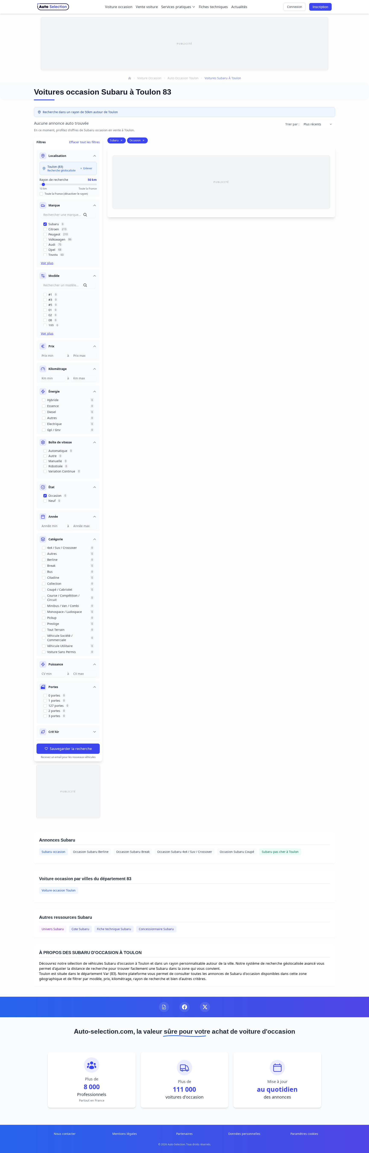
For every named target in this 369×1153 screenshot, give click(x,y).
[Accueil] (129, 78)
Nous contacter (65, 1133)
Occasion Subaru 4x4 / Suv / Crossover (184, 851)
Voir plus (47, 263)
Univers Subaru (53, 929)
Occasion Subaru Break (132, 851)
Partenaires (184, 1133)
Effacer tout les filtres (84, 142)
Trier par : (292, 124)
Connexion (294, 7)
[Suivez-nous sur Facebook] (184, 1007)
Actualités (239, 7)
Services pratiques (176, 7)
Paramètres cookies (304, 1133)
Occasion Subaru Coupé (237, 851)
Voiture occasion (118, 7)
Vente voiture (147, 7)
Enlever (87, 168)
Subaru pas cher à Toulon (280, 851)
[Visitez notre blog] (164, 1007)
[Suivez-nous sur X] (205, 1007)
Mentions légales (124, 1133)
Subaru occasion (53, 851)
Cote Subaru (80, 929)
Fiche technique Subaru (114, 929)
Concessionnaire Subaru (156, 929)
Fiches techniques (213, 7)
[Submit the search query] (85, 214)
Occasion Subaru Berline (90, 851)
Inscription (320, 7)
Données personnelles (244, 1133)
